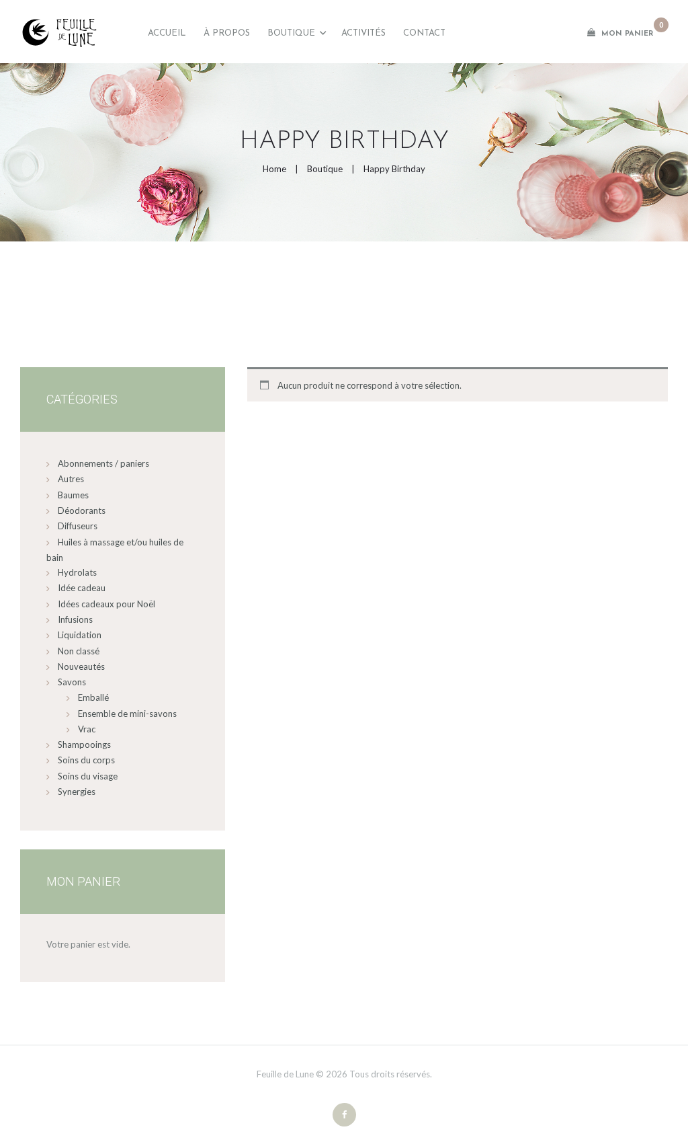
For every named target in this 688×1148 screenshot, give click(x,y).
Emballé (93, 697)
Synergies (76, 791)
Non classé (78, 651)
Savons (72, 682)
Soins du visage (88, 776)
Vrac (86, 729)
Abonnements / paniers (103, 463)
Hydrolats (77, 572)
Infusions (75, 619)
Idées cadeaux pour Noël (106, 604)
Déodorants (81, 510)
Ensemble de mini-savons (127, 713)
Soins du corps (86, 760)
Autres (71, 478)
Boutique (325, 168)
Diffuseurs (77, 526)
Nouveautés (81, 666)
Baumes (73, 495)
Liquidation (79, 634)
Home (274, 168)
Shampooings (84, 744)
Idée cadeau (81, 587)
